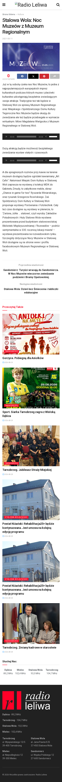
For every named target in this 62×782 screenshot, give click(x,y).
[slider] (53, 136)
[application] (31, 136)
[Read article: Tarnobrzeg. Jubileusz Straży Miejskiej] (31, 445)
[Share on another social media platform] (55, 76)
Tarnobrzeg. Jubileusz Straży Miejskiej (27, 469)
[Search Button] (58, 5)
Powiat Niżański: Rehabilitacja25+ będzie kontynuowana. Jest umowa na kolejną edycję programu (28, 527)
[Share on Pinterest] (44, 76)
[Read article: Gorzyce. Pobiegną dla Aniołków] (31, 334)
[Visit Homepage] (31, 4)
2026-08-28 (8, 474)
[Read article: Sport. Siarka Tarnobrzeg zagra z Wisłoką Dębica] (31, 388)
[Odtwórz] (6, 136)
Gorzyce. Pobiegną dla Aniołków (22, 358)
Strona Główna (8, 14)
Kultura (21, 14)
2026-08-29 (8, 362)
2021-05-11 (7, 38)
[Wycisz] (46, 136)
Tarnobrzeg (11, 351)
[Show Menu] (3, 5)
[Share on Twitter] (33, 76)
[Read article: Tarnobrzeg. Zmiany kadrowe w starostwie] (31, 623)
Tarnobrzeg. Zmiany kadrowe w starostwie (29, 647)
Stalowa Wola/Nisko (16, 517)
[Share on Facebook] (22, 76)
